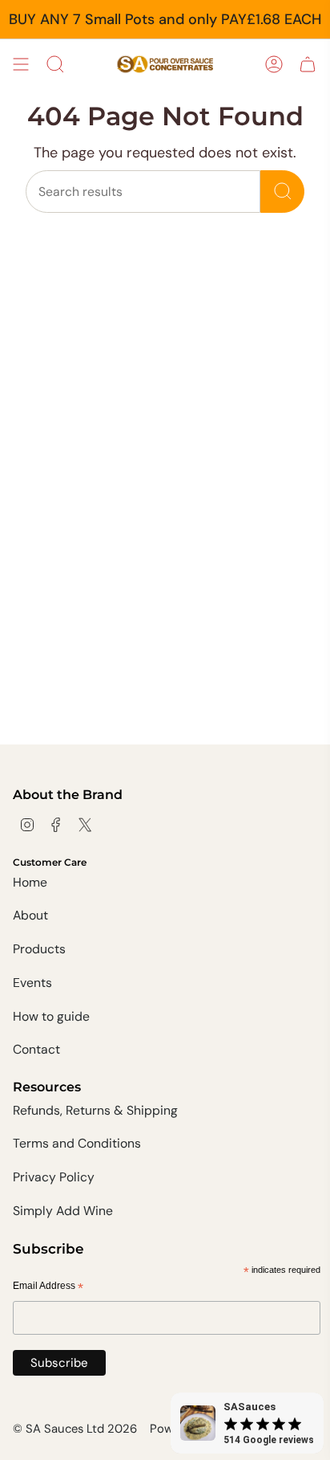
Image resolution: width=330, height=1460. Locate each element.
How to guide (51, 1016)
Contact (36, 1049)
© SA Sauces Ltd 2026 (75, 1429)
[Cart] (307, 64)
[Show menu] (21, 64)
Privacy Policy (54, 1176)
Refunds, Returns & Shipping (95, 1110)
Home (30, 882)
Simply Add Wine (63, 1210)
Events (32, 982)
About (30, 915)
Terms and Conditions (77, 1143)
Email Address (48, 1286)
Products (39, 948)
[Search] (282, 191)
